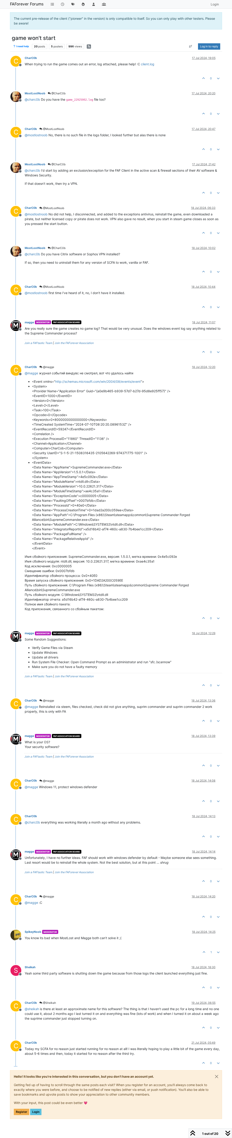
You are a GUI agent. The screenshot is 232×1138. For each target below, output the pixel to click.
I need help (22, 46)
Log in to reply (209, 46)
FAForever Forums (27, 4)
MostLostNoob (35, 93)
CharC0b (31, 58)
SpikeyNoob (33, 931)
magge (29, 322)
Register (21, 1112)
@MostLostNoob (53, 129)
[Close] (216, 1076)
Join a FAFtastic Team (38, 343)
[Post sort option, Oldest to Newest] (190, 46)
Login (35, 1112)
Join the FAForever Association (74, 343)
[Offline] (17, 96)
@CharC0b (58, 93)
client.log (147, 64)
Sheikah (30, 967)
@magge (48, 367)
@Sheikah (49, 1002)
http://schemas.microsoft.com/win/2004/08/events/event (98, 381)
